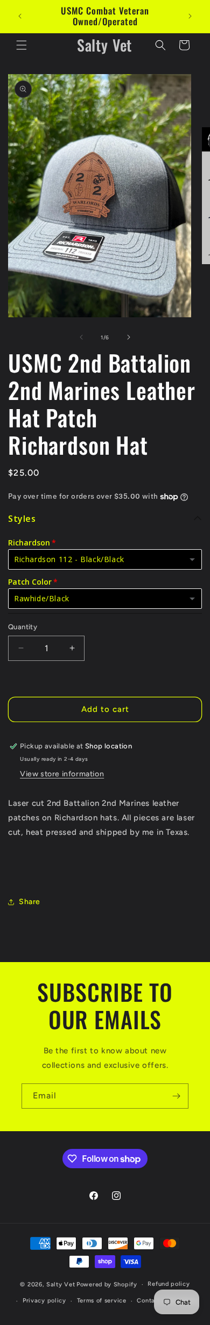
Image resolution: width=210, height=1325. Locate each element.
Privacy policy (44, 1300)
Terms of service (102, 1300)
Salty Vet (60, 1284)
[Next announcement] (190, 16)
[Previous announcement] (20, 16)
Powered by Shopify (106, 1284)
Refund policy (169, 1283)
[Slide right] (129, 337)
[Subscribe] (176, 1096)
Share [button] (29, 901)
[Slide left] (81, 337)
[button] (21, 45)
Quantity (22, 627)
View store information (62, 773)
